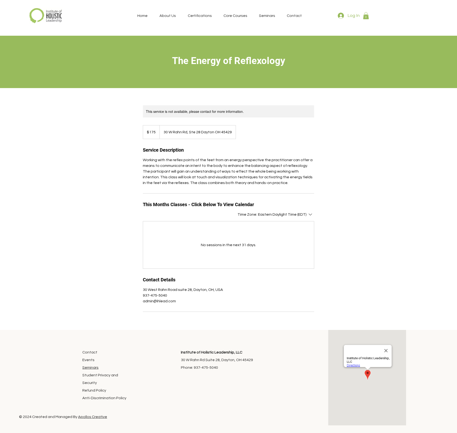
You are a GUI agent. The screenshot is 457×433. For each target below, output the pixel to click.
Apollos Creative (92, 417)
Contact (89, 352)
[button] (366, 15)
